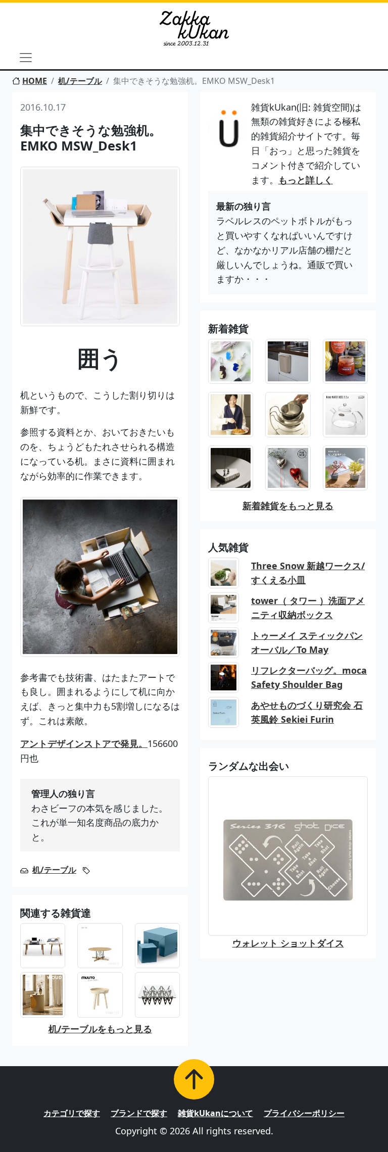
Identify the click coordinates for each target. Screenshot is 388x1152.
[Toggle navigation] (25, 57)
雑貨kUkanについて (215, 1113)
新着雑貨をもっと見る (288, 505)
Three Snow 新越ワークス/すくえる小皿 (308, 573)
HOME (34, 80)
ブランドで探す (139, 1113)
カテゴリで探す (71, 1113)
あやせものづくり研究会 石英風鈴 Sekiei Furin (307, 712)
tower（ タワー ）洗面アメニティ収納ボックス (308, 607)
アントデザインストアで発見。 (84, 743)
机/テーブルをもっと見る (100, 1029)
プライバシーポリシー (304, 1113)
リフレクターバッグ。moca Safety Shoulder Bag (309, 677)
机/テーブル (80, 80)
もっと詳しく (305, 180)
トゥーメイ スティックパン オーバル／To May (307, 642)
